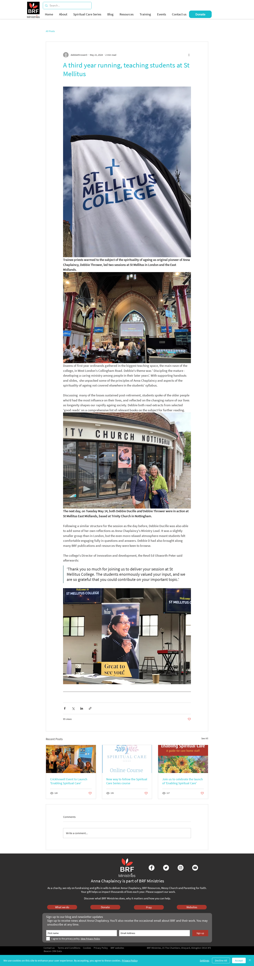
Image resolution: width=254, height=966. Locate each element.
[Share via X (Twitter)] (73, 708)
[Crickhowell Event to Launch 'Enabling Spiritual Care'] (71, 759)
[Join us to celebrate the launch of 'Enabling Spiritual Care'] (183, 759)
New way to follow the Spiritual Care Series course (126, 781)
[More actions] (189, 55)
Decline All (221, 960)
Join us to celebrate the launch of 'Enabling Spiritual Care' (182, 781)
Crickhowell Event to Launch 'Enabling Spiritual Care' (68, 781)
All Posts (50, 31)
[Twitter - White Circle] (166, 868)
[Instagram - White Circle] (181, 868)
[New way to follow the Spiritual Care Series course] (127, 759)
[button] (64, 14)
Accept (239, 960)
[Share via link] (90, 708)
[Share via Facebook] (64, 708)
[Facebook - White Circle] (151, 868)
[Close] (250, 960)
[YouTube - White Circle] (195, 868)
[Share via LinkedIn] (81, 708)
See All (204, 738)
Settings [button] (204, 960)
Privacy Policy (130, 960)
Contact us (49, 947)
